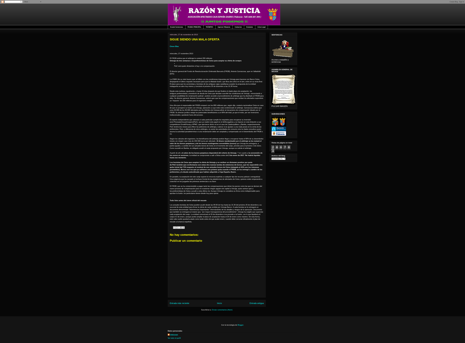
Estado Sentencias (176, 27)
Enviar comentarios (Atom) (222, 310)
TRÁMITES (209, 27)
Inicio (219, 303)
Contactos (238, 27)
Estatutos (249, 27)
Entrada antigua (257, 303)
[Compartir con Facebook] (181, 227)
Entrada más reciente (179, 303)
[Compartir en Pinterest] (183, 227)
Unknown (174, 335)
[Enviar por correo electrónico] (174, 227)
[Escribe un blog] (176, 227)
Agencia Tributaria (224, 27)
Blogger (240, 325)
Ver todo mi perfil (174, 338)
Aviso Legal (261, 27)
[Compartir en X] (179, 227)
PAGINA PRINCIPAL (194, 27)
